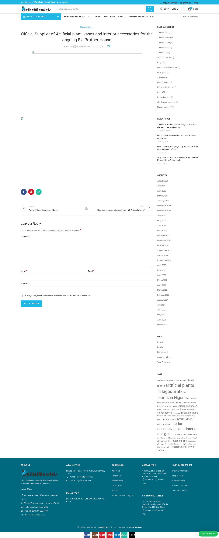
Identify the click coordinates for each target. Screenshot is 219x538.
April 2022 (161, 285)
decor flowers (183, 402)
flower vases (175, 413)
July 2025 (161, 216)
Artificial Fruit (162, 33)
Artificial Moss (163, 43)
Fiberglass (161, 72)
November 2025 (164, 210)
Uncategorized (86, 27)
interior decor (185, 419)
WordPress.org (163, 362)
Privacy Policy (117, 481)
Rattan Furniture (164, 97)
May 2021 (161, 315)
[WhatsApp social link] (39, 192)
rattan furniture (175, 444)
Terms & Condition (180, 490)
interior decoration (163, 424)
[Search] (150, 9)
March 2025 (162, 230)
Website (24, 283)
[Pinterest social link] (31, 192)
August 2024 (162, 255)
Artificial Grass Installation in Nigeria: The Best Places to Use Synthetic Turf (177, 125)
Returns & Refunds (180, 486)
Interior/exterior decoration (186, 416)
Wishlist (115, 490)
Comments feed (164, 357)
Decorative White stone (167, 67)
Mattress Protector (165, 87)
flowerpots (175, 410)
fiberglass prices (188, 406)
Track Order (117, 486)
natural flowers (185, 438)
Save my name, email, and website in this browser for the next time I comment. (57, 296)
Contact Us (116, 476)
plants (160, 92)
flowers (160, 77)
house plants (162, 416)
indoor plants (171, 416)
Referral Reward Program (122, 496)
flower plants (166, 410)
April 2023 (161, 275)
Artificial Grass (163, 37)
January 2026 (163, 201)
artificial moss (179, 381)
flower (159, 410)
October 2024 (163, 245)
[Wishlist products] (184, 9)
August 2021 (162, 300)
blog (159, 62)
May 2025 (161, 220)
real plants (185, 444)
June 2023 (161, 265)
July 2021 (161, 305)
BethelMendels (83, 46)
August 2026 (162, 181)
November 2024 (164, 240)
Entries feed (162, 352)
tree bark (192, 444)
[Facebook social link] (24, 192)
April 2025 (161, 225)
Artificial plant (163, 47)
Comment (26, 236)
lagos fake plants (180, 435)
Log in (160, 347)
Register (160, 342)
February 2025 (163, 235)
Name (24, 271)
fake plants (167, 406)
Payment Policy (178, 481)
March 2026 (162, 196)
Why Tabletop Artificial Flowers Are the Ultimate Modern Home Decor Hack (177, 158)
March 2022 (162, 290)
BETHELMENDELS (102, 527)
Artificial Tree (162, 52)
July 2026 (161, 186)
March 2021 (162, 325)
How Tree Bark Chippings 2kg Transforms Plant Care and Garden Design (177, 147)
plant (190, 441)
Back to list (87, 208)
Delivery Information (181, 471)
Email (91, 271)
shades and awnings (166, 102)
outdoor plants (180, 440)
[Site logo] (36, 9)
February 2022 (163, 295)
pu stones (165, 444)
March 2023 (162, 280)
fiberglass (175, 406)
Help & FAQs (177, 476)
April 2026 (161, 191)
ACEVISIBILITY (135, 527)
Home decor (162, 82)
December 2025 (164, 206)
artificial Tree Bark (165, 57)
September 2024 (164, 250)
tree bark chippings (164, 447)
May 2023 (161, 270)
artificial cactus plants (165, 381)
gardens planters (189, 412)
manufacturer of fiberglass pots (168, 438)
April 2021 (161, 320)
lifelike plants (192, 435)
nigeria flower (167, 441)
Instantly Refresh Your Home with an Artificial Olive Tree (176, 136)
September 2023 (164, 260)
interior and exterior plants (166, 419)
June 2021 (161, 310)
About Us (116, 471)
